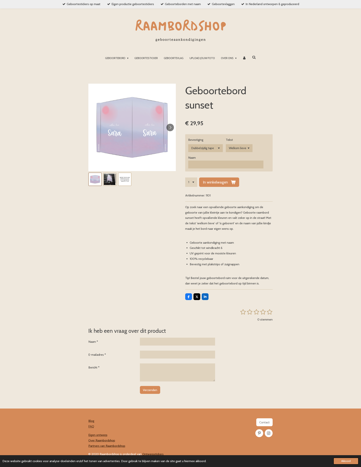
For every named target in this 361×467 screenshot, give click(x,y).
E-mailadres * (97, 354)
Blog (91, 421)
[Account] (244, 58)
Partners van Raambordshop (106, 446)
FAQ (91, 426)
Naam (192, 157)
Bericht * (93, 367)
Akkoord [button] (346, 461)
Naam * (93, 341)
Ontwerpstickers (153, 454)
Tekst (229, 140)
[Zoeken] (254, 57)
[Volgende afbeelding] (170, 127)
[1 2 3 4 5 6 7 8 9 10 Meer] (191, 182)
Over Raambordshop (101, 440)
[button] (95, 179)
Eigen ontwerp (97, 435)
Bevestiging (195, 140)
